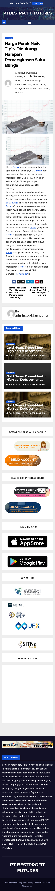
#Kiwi (42, 84)
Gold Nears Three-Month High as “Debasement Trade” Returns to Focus (26, 351)
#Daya (38, 80)
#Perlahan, (43, 88)
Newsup (43, 883)
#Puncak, (19, 92)
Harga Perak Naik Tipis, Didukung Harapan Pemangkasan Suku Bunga (17, 293)
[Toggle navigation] (29, 22)
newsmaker (22, 274)
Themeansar (27, 886)
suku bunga (12, 202)
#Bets (17, 80)
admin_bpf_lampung (27, 73)
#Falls (35, 84)
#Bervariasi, (39, 76)
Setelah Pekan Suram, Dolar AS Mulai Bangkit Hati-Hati (38, 291)
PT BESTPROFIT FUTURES (27, 13)
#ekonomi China (23, 84)
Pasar (39, 170)
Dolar (9, 206)
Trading (8, 38)
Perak (16, 167)
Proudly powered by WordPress (18, 883)
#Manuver (31, 88)
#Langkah (20, 88)
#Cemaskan (28, 80)
